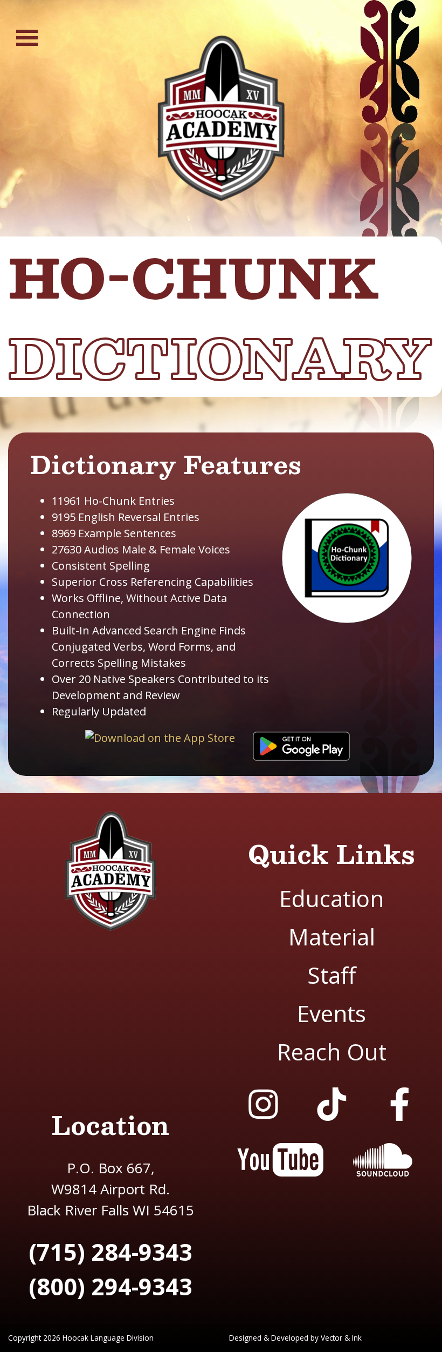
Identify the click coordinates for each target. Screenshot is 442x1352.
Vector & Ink (341, 1338)
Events (331, 1013)
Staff (331, 974)
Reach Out (331, 1051)
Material (331, 936)
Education (331, 898)
